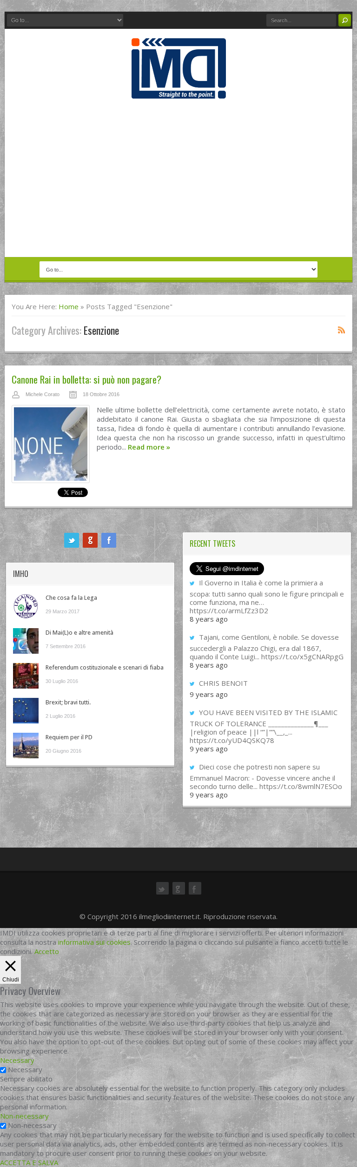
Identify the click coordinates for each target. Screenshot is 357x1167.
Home (69, 306)
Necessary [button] (17, 1060)
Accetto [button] (46, 951)
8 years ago (209, 618)
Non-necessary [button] (24, 1116)
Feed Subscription (341, 329)
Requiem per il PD (69, 737)
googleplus (90, 540)
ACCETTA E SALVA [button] (29, 1162)
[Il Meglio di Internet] (179, 89)
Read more (149, 446)
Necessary (25, 1069)
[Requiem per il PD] (26, 745)
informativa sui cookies (94, 942)
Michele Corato (43, 394)
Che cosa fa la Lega (71, 597)
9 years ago (209, 694)
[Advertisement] (178, 178)
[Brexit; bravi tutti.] (26, 710)
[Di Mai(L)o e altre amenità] (26, 641)
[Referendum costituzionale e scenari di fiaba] (26, 676)
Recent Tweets (212, 543)
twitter (71, 540)
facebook (108, 540)
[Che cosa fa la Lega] (26, 606)
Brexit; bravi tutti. (68, 702)
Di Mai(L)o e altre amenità (79, 632)
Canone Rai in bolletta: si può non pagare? (86, 379)
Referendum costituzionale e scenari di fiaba (105, 667)
